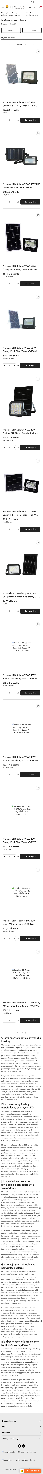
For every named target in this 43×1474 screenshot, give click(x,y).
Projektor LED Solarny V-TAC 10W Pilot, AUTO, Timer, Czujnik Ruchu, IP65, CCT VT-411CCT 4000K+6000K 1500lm (21, 431)
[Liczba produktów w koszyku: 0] (39, 7)
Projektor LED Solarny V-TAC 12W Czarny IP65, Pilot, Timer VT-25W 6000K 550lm (19, 840)
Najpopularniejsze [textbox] (8, 37)
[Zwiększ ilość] (14, 120)
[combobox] (21, 38)
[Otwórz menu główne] (2, 7)
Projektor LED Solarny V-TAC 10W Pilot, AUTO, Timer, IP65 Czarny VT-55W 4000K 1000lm (20, 677)
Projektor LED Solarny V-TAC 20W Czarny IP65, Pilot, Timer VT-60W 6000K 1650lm (19, 513)
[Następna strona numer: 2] (33, 44)
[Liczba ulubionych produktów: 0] (35, 7)
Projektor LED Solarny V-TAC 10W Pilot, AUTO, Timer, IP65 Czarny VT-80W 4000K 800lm (20, 758)
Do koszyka (30, 120)
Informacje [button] (7, 1432)
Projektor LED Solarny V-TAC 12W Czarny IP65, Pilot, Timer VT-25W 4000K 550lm (19, 104)
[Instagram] (23, 1446)
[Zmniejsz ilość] (4, 120)
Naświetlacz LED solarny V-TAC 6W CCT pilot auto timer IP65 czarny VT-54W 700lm (20, 595)
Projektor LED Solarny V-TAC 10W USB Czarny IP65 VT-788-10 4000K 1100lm (21, 186)
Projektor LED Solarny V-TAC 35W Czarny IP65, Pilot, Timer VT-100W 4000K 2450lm (20, 349)
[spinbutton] (9, 120)
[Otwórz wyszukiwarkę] (30, 7)
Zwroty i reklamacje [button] (10, 1438)
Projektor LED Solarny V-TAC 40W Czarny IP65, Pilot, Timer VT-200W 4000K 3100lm (20, 268)
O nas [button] (4, 1426)
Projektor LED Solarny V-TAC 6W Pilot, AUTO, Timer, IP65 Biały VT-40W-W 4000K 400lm (21, 1004)
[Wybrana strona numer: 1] (21, 44)
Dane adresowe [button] (9, 1421)
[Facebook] (19, 1446)
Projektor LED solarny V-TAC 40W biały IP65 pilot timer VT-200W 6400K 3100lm (19, 922)
